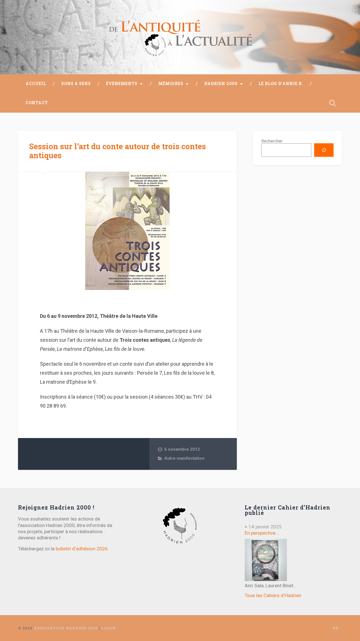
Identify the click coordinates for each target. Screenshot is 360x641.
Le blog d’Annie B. (280, 83)
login (108, 628)
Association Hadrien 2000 (66, 628)
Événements (122, 83)
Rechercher (272, 141)
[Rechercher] (324, 150)
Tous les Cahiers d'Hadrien (273, 595)
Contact (37, 102)
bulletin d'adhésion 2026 (82, 548)
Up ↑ (337, 628)
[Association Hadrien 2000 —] (180, 37)
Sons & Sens (76, 83)
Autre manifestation (184, 458)
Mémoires (170, 83)
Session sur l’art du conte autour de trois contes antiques (117, 150)
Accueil (36, 83)
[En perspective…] (266, 560)
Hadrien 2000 (221, 83)
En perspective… (261, 533)
